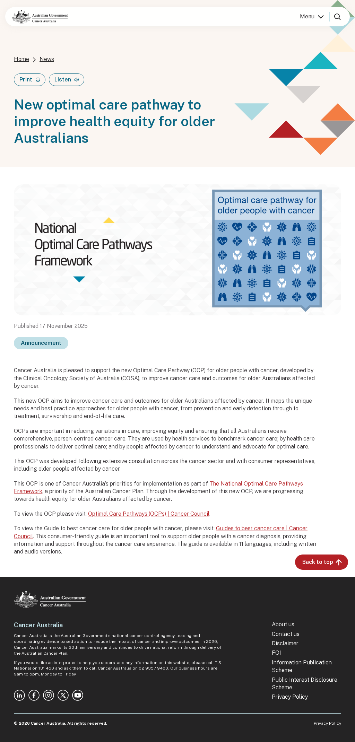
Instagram (48, 695)
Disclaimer (285, 643)
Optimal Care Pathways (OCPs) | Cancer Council (148, 513)
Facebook (34, 695)
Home (21, 59)
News (47, 59)
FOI (276, 652)
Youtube (77, 695)
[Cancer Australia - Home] (40, 17)
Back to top (317, 562)
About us (283, 624)
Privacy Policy (290, 696)
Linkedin (19, 695)
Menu (307, 16)
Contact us (286, 634)
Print (25, 79)
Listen (62, 79)
